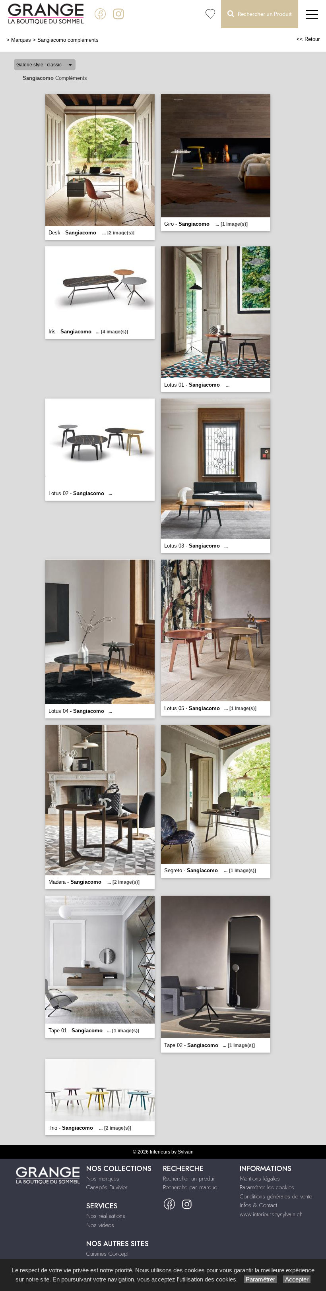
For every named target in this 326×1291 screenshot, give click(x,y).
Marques (21, 40)
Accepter (296, 1279)
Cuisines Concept (107, 1253)
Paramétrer (260, 1279)
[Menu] (312, 14)
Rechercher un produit (189, 1178)
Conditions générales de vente (276, 1196)
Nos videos (100, 1225)
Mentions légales (260, 1178)
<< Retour (308, 39)
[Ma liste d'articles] (210, 14)
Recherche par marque (190, 1187)
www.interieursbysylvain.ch (271, 1214)
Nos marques (102, 1178)
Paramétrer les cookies (267, 1187)
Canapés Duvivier (107, 1187)
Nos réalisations (105, 1216)
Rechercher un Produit (263, 14)
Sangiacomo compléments (68, 40)
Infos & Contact (258, 1205)
